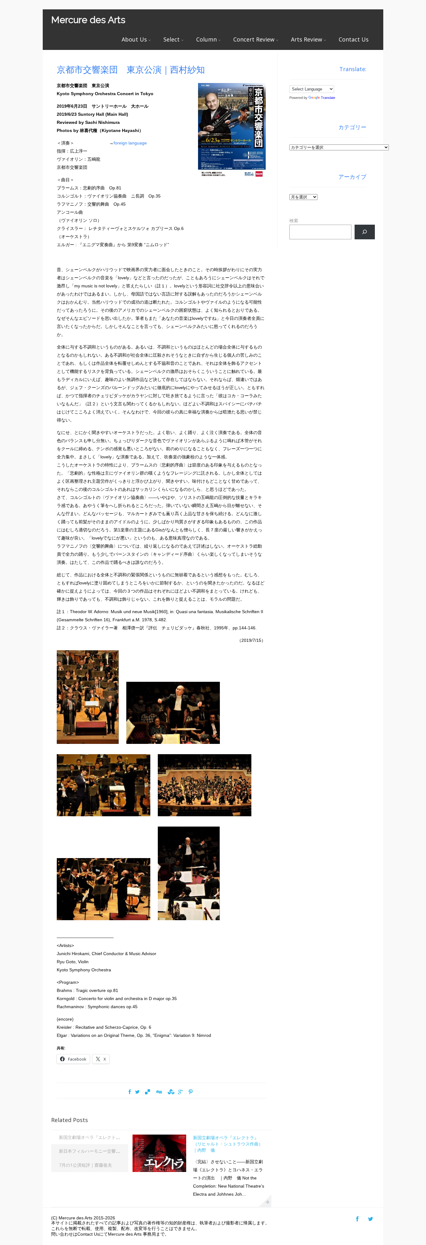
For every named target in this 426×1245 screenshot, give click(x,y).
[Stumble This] (170, 1092)
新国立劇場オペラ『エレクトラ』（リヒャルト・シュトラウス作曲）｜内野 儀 (228, 1144)
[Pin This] (191, 1092)
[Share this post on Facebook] (129, 1092)
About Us (134, 39)
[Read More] (265, 1200)
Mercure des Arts (88, 19)
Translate (328, 98)
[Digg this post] (159, 1092)
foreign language (130, 142)
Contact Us (354, 39)
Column (206, 39)
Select (171, 39)
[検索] (365, 232)
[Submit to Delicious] (147, 1092)
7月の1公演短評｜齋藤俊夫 (85, 1165)
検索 (293, 220)
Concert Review (253, 39)
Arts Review (306, 39)
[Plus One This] (180, 1092)
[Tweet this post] (137, 1092)
